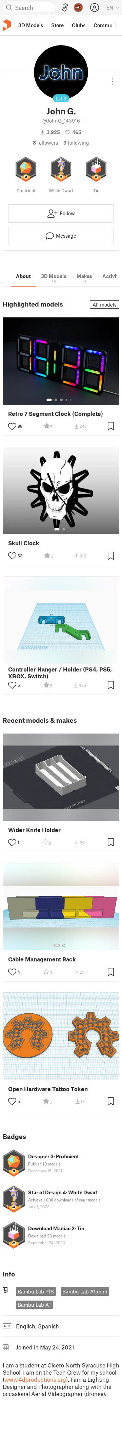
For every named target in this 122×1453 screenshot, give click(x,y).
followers (45, 143)
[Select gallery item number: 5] (71, 400)
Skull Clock (23, 543)
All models (105, 304)
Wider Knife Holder (34, 830)
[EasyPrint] (65, 8)
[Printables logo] (7, 25)
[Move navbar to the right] (115, 25)
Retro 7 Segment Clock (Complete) (55, 413)
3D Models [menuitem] (30, 25)
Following (76, 143)
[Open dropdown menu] (112, 79)
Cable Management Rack (42, 959)
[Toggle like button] (12, 426)
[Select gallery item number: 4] (66, 400)
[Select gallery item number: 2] (56, 400)
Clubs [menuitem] (78, 25)
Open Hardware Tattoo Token (48, 1089)
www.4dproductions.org (35, 1379)
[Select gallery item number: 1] (49, 400)
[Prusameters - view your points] (78, 7)
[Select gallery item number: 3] (61, 400)
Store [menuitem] (57, 25)
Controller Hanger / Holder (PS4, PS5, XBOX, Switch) (60, 672)
